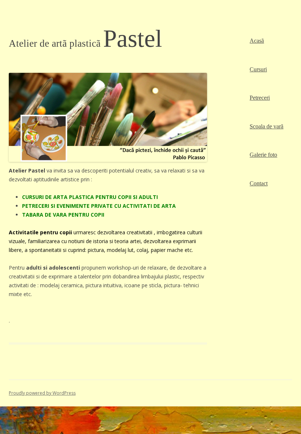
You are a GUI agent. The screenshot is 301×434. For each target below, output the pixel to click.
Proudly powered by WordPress (42, 393)
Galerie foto (263, 155)
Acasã (257, 41)
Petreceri (260, 98)
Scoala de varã (266, 126)
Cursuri (258, 69)
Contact (259, 183)
